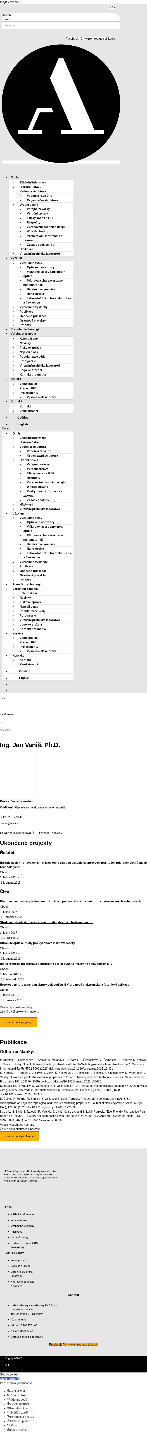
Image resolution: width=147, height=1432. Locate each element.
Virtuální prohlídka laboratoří (40, 253)
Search (6, 15)
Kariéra (16, 378)
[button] (38, 428)
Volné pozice (29, 383)
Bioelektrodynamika (41, 289)
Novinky (25, 343)
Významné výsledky (34, 307)
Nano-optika (35, 293)
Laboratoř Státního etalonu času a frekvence (48, 300)
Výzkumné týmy (31, 263)
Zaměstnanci (29, 410)
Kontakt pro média (33, 374)
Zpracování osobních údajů (46, 226)
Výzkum (16, 257)
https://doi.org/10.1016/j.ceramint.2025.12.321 (83, 1068)
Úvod (3, 698)
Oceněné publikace (33, 316)
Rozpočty (33, 222)
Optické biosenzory (40, 267)
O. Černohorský (42, 1085)
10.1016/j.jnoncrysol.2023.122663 (53, 1107)
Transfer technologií (27, 584)
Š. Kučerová (63, 1072)
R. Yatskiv (139, 1059)
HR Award (26, 249)
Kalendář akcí (29, 338)
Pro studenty (29, 392)
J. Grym (37, 1072)
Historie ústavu (30, 186)
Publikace (26, 311)
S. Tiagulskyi (22, 1072)
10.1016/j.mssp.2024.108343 (23, 1094)
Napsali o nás (29, 352)
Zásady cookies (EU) (41, 244)
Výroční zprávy (37, 213)
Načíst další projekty (19, 1022)
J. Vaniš (5, 1064)
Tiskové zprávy (30, 347)
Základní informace (33, 182)
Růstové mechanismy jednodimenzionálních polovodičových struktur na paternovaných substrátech (70, 901)
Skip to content (9, 1374)
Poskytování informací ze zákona (42, 238)
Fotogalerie (28, 361)
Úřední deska (29, 204)
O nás (15, 177)
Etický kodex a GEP (40, 218)
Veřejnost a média (23, 333)
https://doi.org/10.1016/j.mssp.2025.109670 (73, 1081)
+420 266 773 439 (12, 817)
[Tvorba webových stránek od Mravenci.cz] (136, 1369)
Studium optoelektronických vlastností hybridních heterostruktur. (46, 922)
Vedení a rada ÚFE (39, 195)
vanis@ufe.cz (9, 823)
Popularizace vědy (32, 356)
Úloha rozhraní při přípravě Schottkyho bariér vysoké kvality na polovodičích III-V (56, 963)
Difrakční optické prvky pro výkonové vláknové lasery (37, 943)
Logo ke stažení (31, 370)
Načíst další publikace (20, 1136)
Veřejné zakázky (38, 209)
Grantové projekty (33, 320)
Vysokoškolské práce (42, 397)
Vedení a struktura (33, 191)
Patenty (25, 579)
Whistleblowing (37, 231)
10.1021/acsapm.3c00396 (45, 1120)
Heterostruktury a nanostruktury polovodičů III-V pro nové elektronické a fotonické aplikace (64, 984)
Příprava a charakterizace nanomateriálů (43, 282)
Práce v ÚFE (28, 388)
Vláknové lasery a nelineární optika (44, 274)
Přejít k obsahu (9, 2)
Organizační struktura (42, 200)
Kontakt (16, 401)
